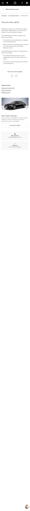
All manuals (4, 15)
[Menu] (2, 3)
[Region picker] (22, 3)
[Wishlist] (7, 3)
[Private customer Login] (27, 3)
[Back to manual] (4, 9)
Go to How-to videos (15, 125)
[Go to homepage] (15, 3)
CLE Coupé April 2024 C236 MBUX (13, 15)
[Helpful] (12, 75)
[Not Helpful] (16, 75)
